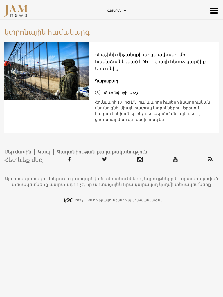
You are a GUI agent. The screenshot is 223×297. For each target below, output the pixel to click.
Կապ (44, 152)
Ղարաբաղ (106, 81)
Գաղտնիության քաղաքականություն (102, 152)
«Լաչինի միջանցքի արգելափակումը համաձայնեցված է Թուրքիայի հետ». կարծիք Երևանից (150, 61)
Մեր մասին (17, 152)
